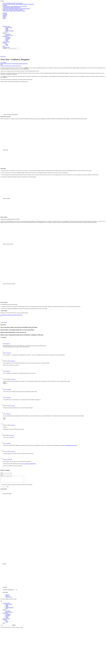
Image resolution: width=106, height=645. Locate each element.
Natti (4, 343)
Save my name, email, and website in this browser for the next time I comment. (17, 484)
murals (13, 314)
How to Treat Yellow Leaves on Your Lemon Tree (13, 3)
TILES (6, 40)
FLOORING (7, 37)
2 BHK (6, 28)
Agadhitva (5, 5)
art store (2, 314)
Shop (4, 46)
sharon (4, 352)
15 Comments (3, 62)
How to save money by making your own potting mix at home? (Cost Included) (18, 4)
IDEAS (4, 33)
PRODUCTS (5, 36)
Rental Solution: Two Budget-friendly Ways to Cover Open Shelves (17, 329)
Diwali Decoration (9, 35)
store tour (21, 314)
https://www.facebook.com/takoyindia (28, 463)
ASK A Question (6, 41)
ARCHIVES (5, 589)
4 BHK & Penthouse (9, 30)
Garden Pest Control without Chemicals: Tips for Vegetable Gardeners (16, 8)
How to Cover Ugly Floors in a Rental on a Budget (13, 9)
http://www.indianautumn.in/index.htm (69, 445)
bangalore (5, 314)
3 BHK (6, 29)
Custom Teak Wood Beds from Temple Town (12, 7)
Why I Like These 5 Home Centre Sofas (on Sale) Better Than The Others (18, 327)
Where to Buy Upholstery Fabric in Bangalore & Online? (14, 10)
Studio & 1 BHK (8, 27)
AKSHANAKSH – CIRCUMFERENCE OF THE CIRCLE (15, 6)
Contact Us (7, 595)
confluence (9, 314)
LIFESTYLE (3, 56)
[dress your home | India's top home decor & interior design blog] (6, 24)
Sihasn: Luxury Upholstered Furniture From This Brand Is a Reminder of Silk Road (21, 334)
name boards (16, 314)
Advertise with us (8, 596)
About (6, 44)
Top (1, 601)
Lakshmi (5, 322)
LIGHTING (7, 38)
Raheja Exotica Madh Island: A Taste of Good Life (13, 332)
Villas (6, 31)
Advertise (5, 42)
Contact (6, 45)
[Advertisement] (22, 53)
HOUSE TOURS (6, 26)
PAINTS (7, 39)
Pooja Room (7, 34)
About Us (7, 594)
